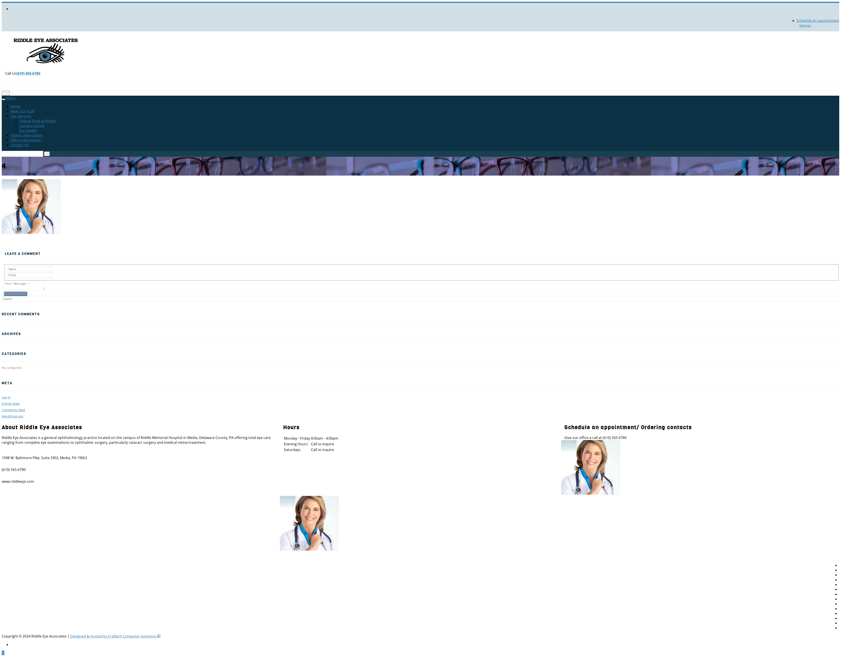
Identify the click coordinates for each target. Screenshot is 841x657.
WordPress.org (12, 416)
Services (805, 25)
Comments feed (13, 410)
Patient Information (27, 135)
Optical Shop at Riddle (37, 120)
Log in (6, 397)
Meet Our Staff (23, 111)
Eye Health (28, 130)
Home (16, 106)
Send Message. (15, 293)
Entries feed (10, 404)
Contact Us (20, 145)
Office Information (26, 140)
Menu (11, 98)
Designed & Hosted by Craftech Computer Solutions (113, 636)
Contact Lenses (31, 125)
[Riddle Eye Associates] (45, 68)
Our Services (21, 116)
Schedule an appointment (818, 20)
